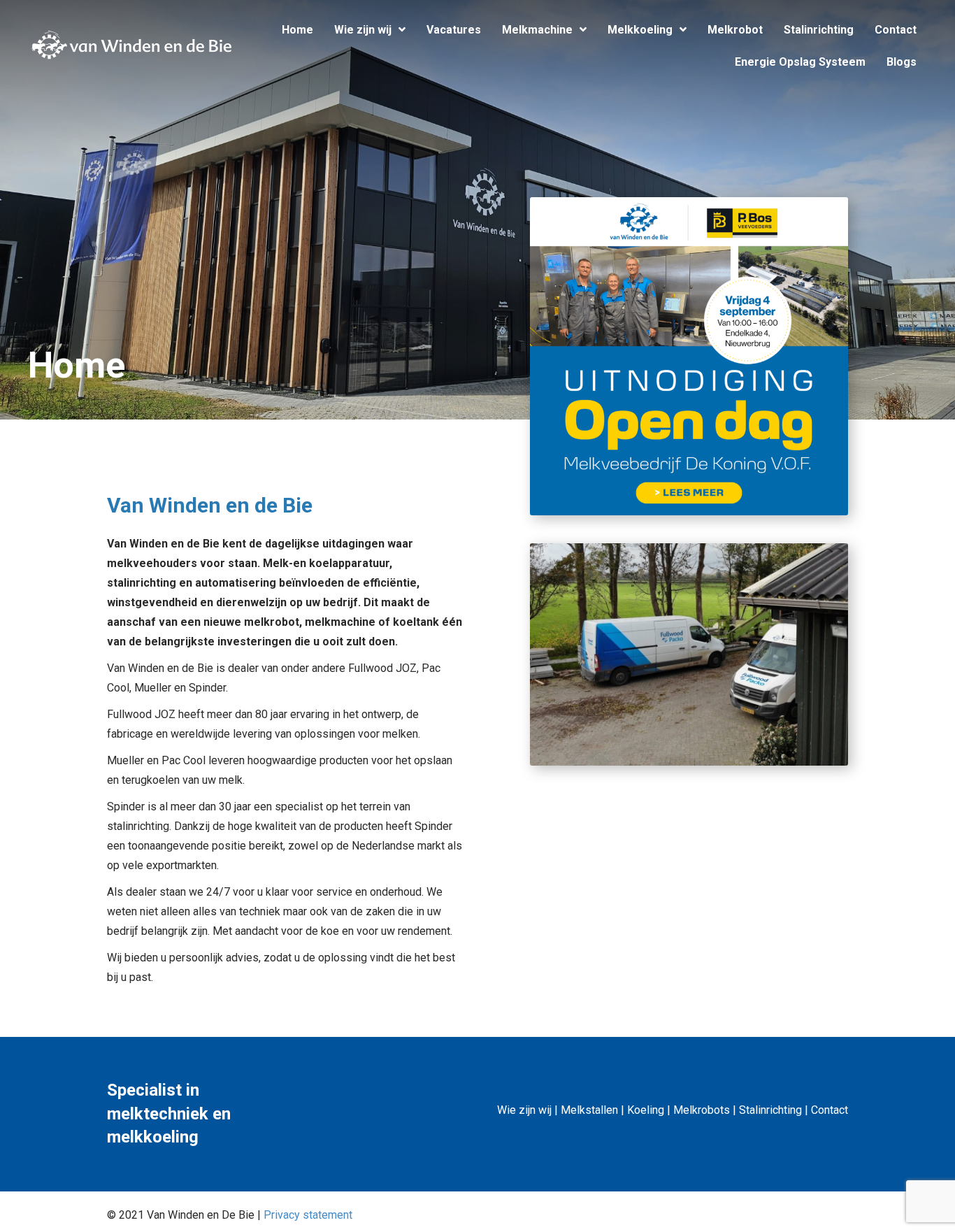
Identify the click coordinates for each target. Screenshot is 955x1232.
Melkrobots (701, 1110)
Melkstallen (589, 1110)
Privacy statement (308, 1215)
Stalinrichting (770, 1110)
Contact (829, 1110)
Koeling (645, 1110)
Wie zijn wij (524, 1110)
